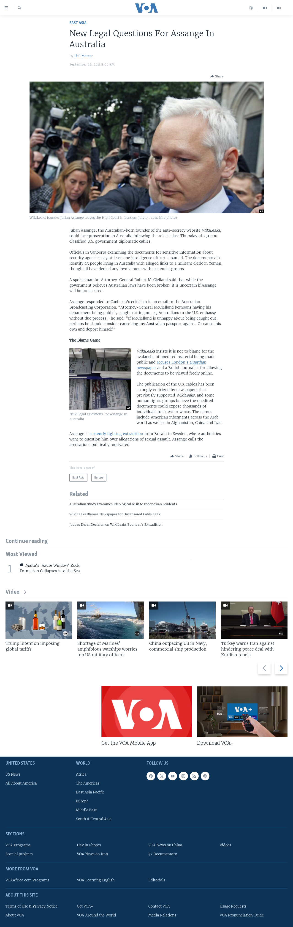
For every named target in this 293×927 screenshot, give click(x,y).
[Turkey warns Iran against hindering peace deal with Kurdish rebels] (254, 620)
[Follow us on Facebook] (150, 776)
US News (12, 774)
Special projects (19, 854)
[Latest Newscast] (279, 8)
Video (12, 592)
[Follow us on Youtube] (172, 776)
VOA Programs (18, 845)
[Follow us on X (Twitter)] (161, 776)
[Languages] (251, 8)
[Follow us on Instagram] (183, 776)
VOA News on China (165, 845)
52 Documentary (162, 854)
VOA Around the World (96, 915)
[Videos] (265, 8)
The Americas (88, 783)
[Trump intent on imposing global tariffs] (38, 620)
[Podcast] (205, 776)
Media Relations (162, 915)
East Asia (78, 23)
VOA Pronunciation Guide (242, 915)
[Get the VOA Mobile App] (146, 711)
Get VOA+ (85, 906)
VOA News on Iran (92, 854)
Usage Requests (233, 906)
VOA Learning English (96, 880)
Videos (225, 845)
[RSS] (194, 776)
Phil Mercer (83, 56)
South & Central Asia (94, 819)
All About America (21, 783)
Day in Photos (89, 845)
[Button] (217, 76)
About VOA (14, 915)
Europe (82, 801)
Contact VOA (159, 906)
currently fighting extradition (116, 433)
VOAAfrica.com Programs (27, 880)
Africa (81, 774)
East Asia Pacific (90, 792)
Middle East (86, 810)
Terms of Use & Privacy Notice (31, 906)
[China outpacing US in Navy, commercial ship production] (182, 620)
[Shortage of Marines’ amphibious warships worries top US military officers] (110, 620)
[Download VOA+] (242, 711)
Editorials (156, 880)
